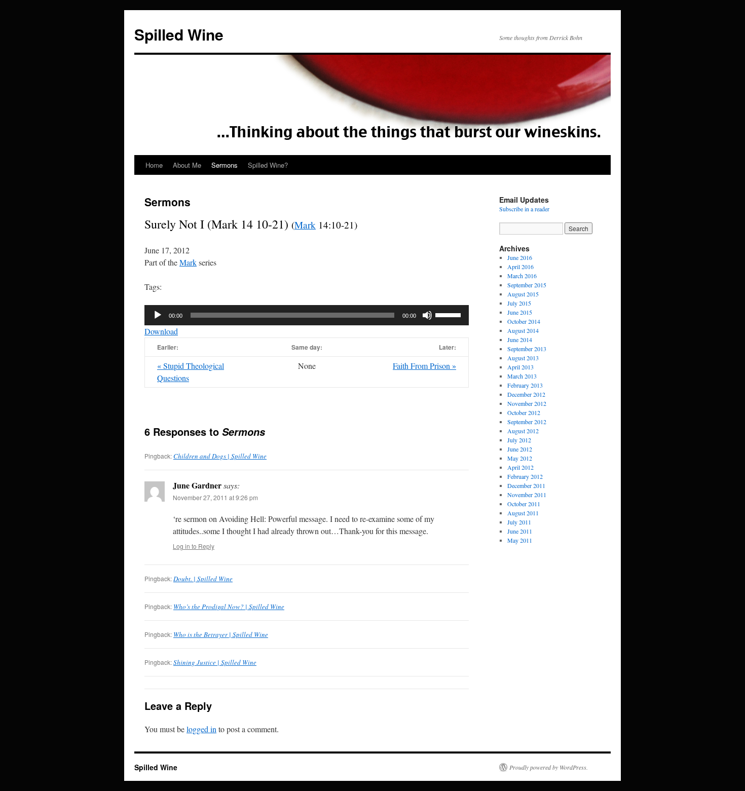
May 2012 (519, 458)
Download (161, 331)
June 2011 (519, 531)
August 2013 (523, 358)
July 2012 (519, 440)
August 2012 (523, 431)
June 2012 (519, 449)
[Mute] (427, 315)
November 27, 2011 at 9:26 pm (215, 497)
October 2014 (523, 321)
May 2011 (519, 540)
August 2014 (523, 330)
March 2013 (522, 376)
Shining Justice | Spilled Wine (214, 662)
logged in (201, 729)
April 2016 (520, 266)
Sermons (224, 165)
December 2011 (526, 485)
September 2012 (526, 422)
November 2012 (526, 403)
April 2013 (520, 367)
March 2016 (522, 276)
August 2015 (523, 294)
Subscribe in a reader (524, 209)
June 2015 (519, 312)
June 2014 (519, 339)
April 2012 (520, 467)
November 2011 (526, 495)
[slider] (449, 314)
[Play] (158, 315)
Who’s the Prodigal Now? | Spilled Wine (228, 606)
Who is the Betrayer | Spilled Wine (220, 634)
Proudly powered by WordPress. (548, 767)
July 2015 (519, 303)
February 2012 (525, 476)
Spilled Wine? (268, 165)
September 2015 (526, 285)
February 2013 (525, 385)
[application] (306, 315)
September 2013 (526, 349)
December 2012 (526, 394)
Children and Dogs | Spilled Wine (220, 456)
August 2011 (523, 513)
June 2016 (519, 257)
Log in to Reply (193, 546)
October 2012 (523, 412)
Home (154, 165)
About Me (187, 165)
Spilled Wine (179, 34)
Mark (305, 224)
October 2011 (523, 504)
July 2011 (519, 522)
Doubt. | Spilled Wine (203, 578)
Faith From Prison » (424, 365)
